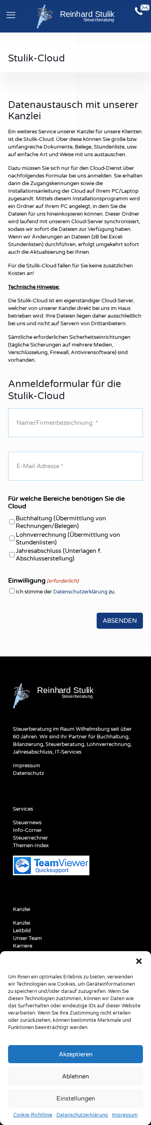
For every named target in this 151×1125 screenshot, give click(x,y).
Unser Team (27, 938)
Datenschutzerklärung (82, 1115)
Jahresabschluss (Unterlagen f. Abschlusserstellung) (59, 554)
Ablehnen (75, 1076)
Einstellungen (75, 1098)
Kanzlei (21, 923)
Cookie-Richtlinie (32, 1115)
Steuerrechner (30, 838)
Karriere (22, 946)
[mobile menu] (11, 15)
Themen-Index (31, 845)
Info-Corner (27, 830)
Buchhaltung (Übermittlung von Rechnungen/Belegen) (61, 522)
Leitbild (22, 930)
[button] (139, 961)
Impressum (125, 1115)
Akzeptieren (76, 1054)
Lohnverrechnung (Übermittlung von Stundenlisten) (68, 538)
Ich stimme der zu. (66, 592)
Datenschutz (28, 773)
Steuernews (27, 822)
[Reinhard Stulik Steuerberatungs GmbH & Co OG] (75, 16)
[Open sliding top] (141, 10)
